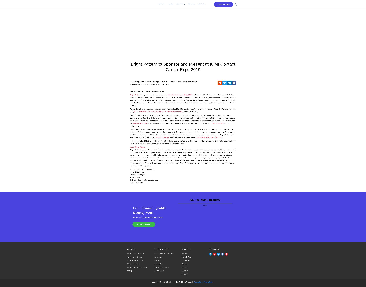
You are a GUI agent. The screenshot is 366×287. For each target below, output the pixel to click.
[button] (235, 4)
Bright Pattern (135, 95)
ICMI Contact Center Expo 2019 (180, 95)
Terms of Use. (198, 282)
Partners (190, 4)
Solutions (180, 4)
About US (201, 4)
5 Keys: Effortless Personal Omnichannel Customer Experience (158, 112)
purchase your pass (140, 123)
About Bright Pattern (137, 147)
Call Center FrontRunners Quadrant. (208, 137)
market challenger (162, 137)
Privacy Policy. (209, 282)
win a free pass (218, 123)
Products (160, 4)
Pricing (170, 4)
